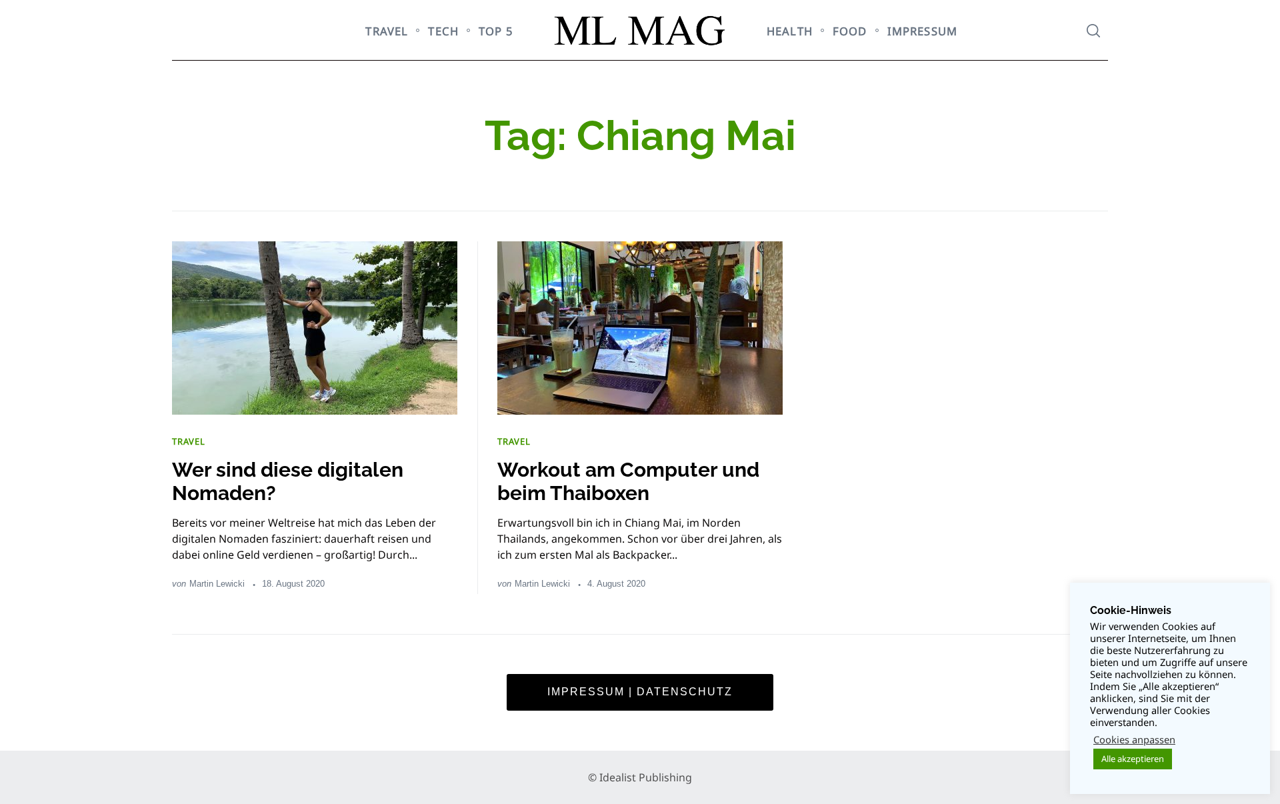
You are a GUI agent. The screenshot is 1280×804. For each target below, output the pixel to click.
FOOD (850, 31)
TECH (443, 31)
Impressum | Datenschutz (640, 691)
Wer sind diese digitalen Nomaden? (287, 481)
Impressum (922, 31)
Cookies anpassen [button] (1134, 739)
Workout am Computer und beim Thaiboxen (628, 481)
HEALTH (790, 31)
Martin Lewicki (217, 584)
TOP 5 (496, 31)
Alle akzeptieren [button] (1132, 759)
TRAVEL (386, 31)
